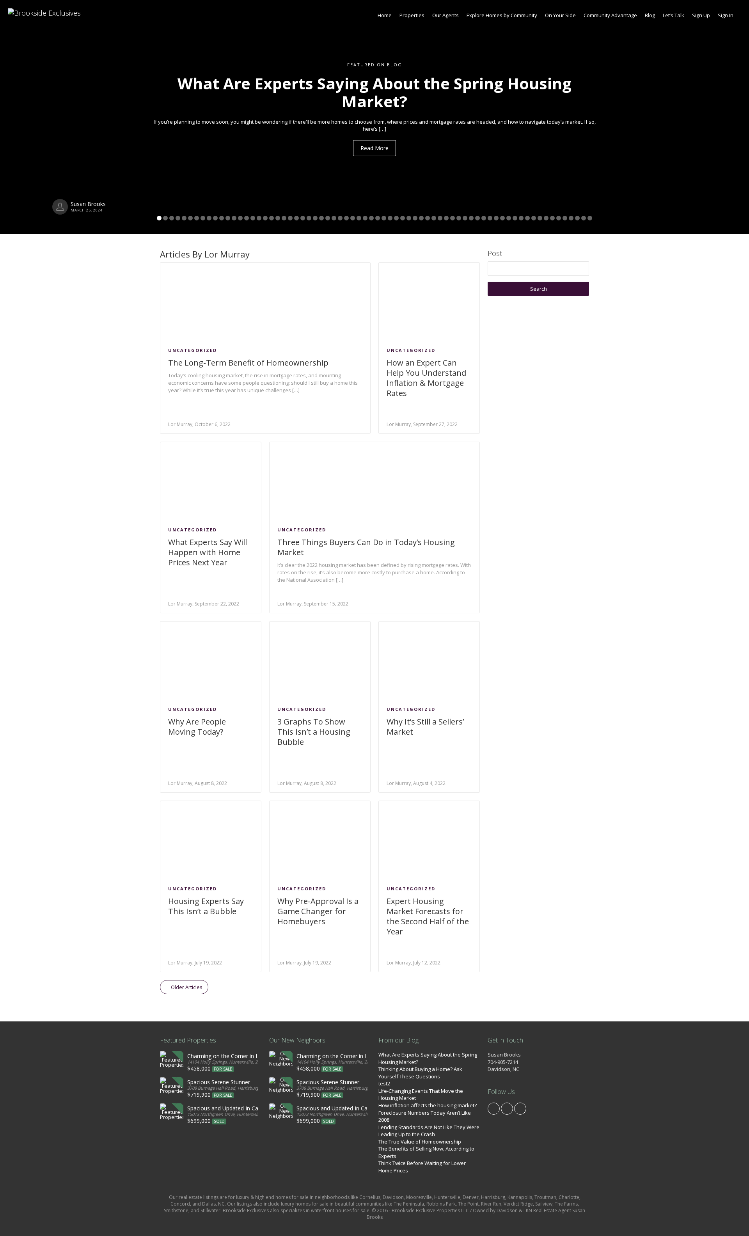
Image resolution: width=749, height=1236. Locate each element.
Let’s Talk (673, 15)
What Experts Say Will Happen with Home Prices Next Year (207, 552)
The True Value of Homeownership (419, 1141)
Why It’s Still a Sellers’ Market (425, 726)
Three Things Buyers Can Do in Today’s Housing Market (366, 547)
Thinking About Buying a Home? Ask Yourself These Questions (420, 1073)
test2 (384, 1083)
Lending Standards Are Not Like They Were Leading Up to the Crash (428, 1131)
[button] (56, 117)
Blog (650, 15)
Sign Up (701, 15)
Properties (411, 15)
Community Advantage (610, 15)
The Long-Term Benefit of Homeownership (248, 362)
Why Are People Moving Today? (197, 726)
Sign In (725, 15)
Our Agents (445, 15)
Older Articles (186, 987)
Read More (374, 148)
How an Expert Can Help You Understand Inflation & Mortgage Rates (426, 377)
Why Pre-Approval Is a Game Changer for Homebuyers (318, 911)
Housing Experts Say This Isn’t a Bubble (206, 906)
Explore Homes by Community (502, 15)
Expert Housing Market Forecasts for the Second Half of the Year (428, 916)
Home (385, 15)
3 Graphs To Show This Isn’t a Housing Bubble (313, 731)
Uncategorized (192, 350)
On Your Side (560, 15)
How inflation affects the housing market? (427, 1105)
